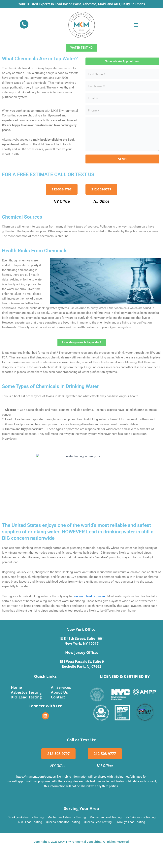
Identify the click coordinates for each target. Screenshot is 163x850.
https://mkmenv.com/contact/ (36, 776)
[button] (136, 25)
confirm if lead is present (89, 596)
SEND (122, 159)
